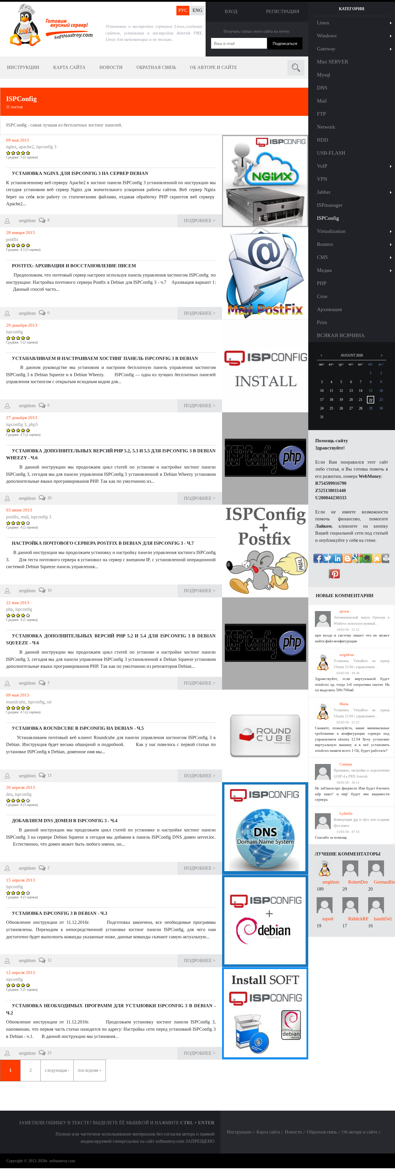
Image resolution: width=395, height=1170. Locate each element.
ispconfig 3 (46, 146)
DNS (322, 88)
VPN (322, 179)
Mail (322, 101)
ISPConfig (21, 99)
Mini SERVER (332, 62)
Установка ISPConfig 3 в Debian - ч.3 (59, 913)
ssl (49, 702)
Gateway (326, 49)
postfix (12, 239)
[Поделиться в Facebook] (320, 561)
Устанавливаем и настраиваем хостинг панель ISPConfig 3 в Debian (105, 358)
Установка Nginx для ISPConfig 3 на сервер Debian (80, 173)
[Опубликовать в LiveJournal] (351, 576)
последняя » (89, 1070)
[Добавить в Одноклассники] (366, 561)
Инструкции (23, 67)
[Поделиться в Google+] (382, 561)
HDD (322, 140)
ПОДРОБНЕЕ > (199, 220)
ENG (197, 10)
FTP (321, 114)
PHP (321, 283)
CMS (322, 257)
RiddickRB (358, 919)
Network (326, 127)
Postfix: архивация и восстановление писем (74, 265)
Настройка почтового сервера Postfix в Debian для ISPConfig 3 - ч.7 (103, 543)
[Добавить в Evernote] (336, 576)
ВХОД (231, 11)
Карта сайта (69, 67)
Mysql (323, 75)
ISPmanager (329, 205)
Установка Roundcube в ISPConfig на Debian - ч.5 (78, 728)
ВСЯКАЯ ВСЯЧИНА (341, 335)
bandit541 (383, 919)
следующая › (57, 1070)
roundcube (15, 702)
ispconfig (14, 331)
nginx (11, 146)
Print (322, 322)
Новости (111, 67)
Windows (327, 36)
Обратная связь (156, 67)
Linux (323, 22)
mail (25, 517)
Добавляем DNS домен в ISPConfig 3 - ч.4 (64, 820)
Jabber (324, 192)
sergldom (27, 220)
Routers (325, 244)
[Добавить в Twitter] (351, 561)
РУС (182, 10)
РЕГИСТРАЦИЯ (282, 11)
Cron (322, 296)
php (9, 609)
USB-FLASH (331, 153)
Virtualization (331, 231)
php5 (33, 424)
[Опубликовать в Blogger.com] (366, 576)
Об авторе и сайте (213, 67)
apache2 (26, 146)
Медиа (324, 270)
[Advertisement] (351, 1024)
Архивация (329, 309)
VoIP (322, 166)
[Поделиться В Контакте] (336, 561)
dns (9, 794)
